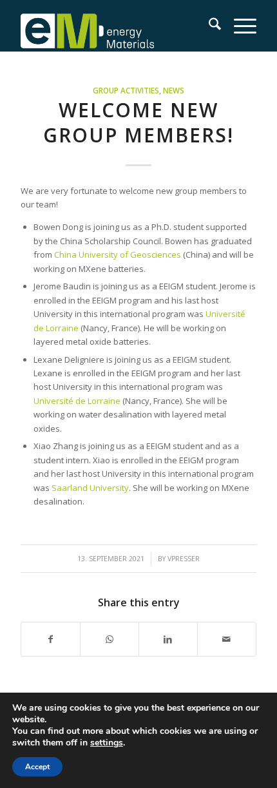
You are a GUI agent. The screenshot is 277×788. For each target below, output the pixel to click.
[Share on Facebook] (50, 639)
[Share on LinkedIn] (168, 639)
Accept (37, 767)
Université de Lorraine (76, 401)
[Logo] (115, 26)
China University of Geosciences (117, 254)
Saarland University (90, 488)
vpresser (183, 558)
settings (106, 743)
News (173, 90)
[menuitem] (208, 26)
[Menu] (238, 26)
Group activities (126, 90)
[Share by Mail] (227, 639)
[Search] (208, 26)
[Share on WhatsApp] (109, 639)
